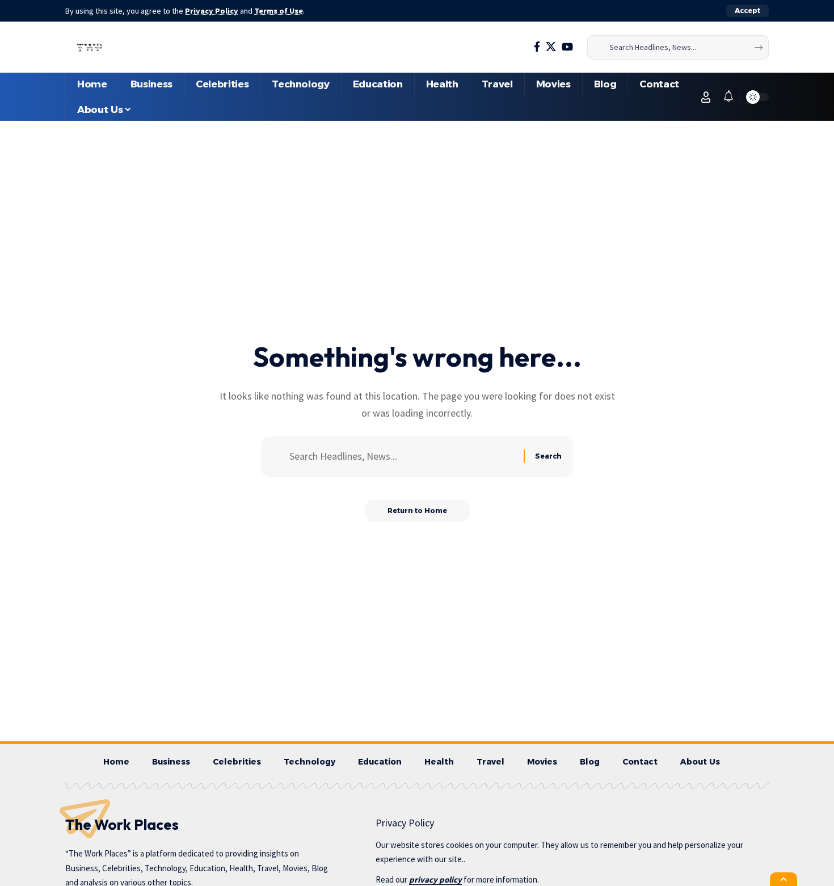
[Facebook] (537, 47)
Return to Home (417, 510)
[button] (747, 11)
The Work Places (122, 824)
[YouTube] (567, 47)
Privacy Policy (211, 11)
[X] (551, 47)
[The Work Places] (90, 47)
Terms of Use (278, 11)
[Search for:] (402, 456)
